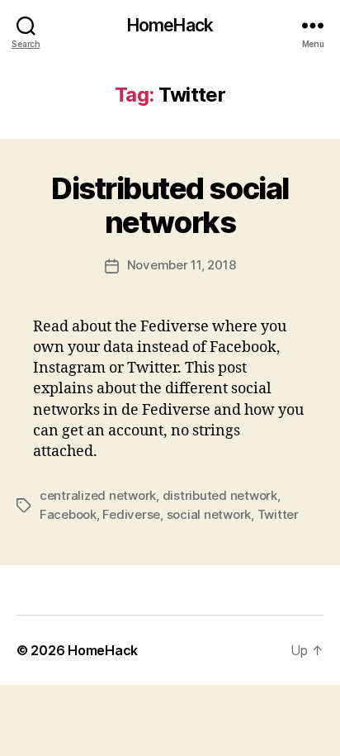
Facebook (68, 514)
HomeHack (170, 25)
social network (209, 514)
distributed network (220, 495)
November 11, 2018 (181, 265)
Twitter (278, 514)
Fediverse (131, 514)
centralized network (98, 495)
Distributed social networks (169, 205)
